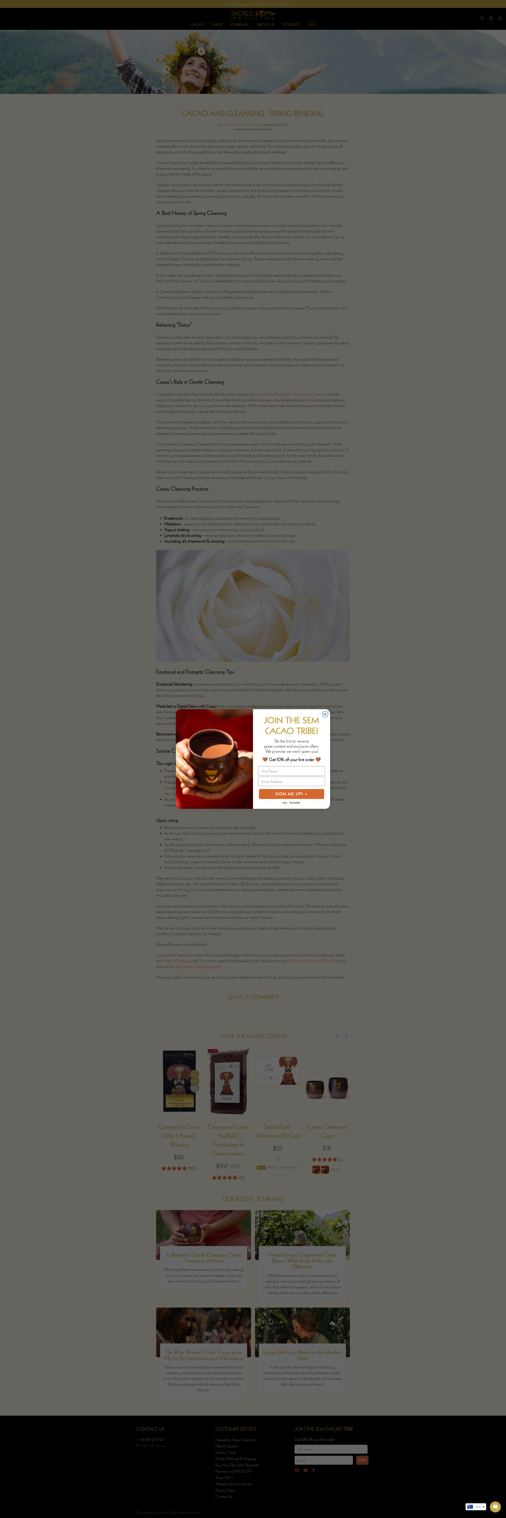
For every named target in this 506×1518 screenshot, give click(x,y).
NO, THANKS (291, 803)
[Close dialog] (325, 714)
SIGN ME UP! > (291, 794)
